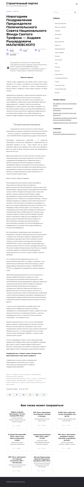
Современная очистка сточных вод (65, 123)
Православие (22, 380)
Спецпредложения (61, 78)
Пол (56, 63)
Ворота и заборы (60, 27)
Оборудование (60, 49)
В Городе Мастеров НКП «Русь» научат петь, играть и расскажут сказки (17, 437)
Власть (9, 374)
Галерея (57, 31)
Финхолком (15, 382)
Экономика (10, 384)
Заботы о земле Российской (22, 374)
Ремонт (57, 71)
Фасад (57, 92)
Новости (58, 45)
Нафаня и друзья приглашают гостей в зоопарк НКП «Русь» (17, 414)
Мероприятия (59, 41)
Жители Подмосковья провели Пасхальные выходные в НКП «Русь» (42, 459)
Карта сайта (57, 132)
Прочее (57, 67)
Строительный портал (22, 3)
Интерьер (58, 34)
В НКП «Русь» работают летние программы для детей (67, 414)
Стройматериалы (60, 89)
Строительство (60, 85)
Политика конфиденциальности (64, 134)
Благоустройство (60, 23)
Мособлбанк (37, 374)
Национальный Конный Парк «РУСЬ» (19, 378)
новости (35, 378)
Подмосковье (11, 380)
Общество (43, 378)
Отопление (58, 60)
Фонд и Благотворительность (36, 382)
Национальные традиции (15, 376)
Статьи (57, 81)
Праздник (31, 380)
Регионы (39, 380)
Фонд (23, 382)
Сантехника (59, 74)
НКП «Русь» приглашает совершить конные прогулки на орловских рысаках (67, 437)
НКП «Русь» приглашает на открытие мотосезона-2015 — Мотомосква (17, 459)
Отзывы (57, 56)
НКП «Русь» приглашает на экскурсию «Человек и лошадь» (42, 414)
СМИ (8, 382)
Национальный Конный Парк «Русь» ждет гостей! (42, 436)
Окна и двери (59, 52)
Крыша (57, 38)
